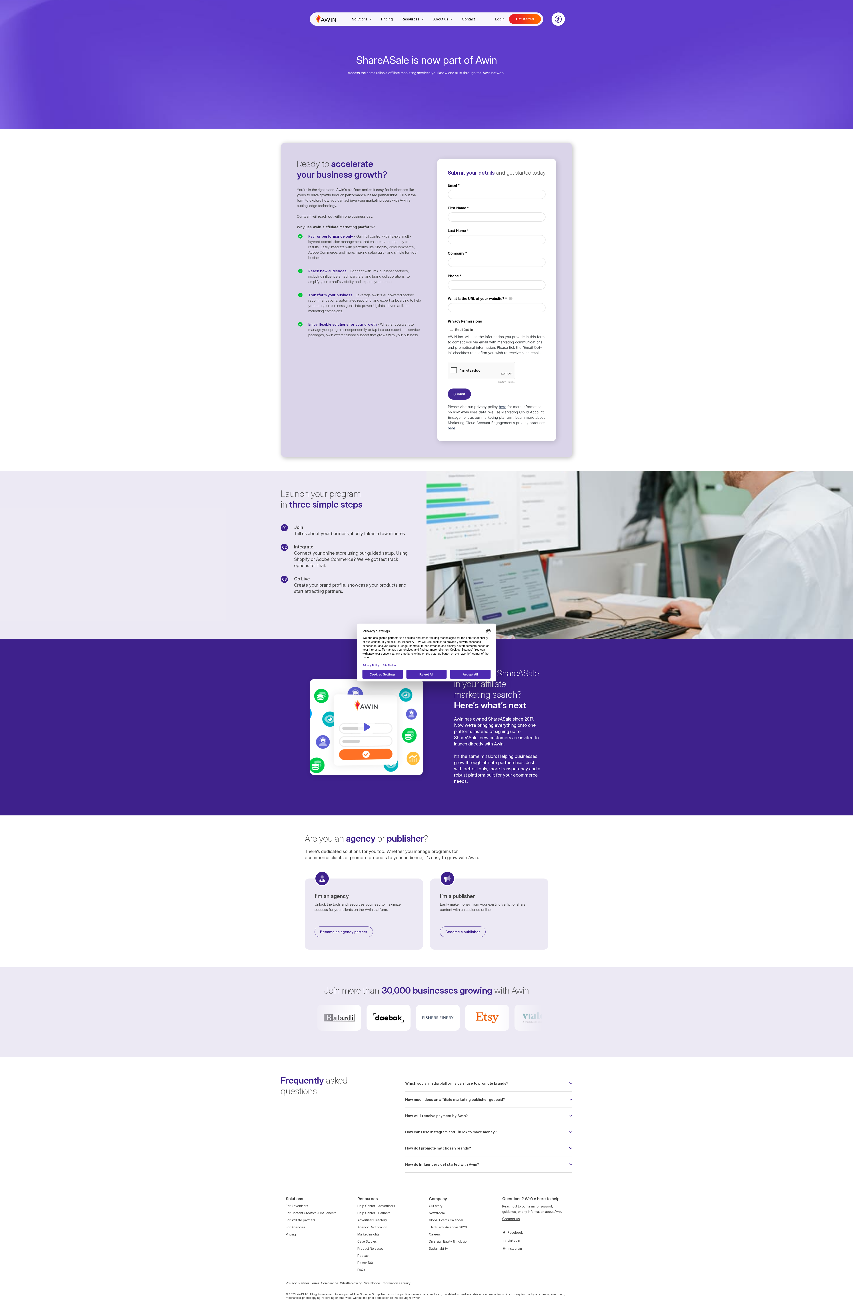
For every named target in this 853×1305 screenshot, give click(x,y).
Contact (468, 19)
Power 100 (365, 1263)
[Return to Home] (325, 19)
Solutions (359, 19)
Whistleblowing (351, 1283)
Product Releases (370, 1248)
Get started (525, 19)
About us (440, 19)
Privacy (291, 1283)
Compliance (329, 1283)
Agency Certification (372, 1227)
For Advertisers (297, 1206)
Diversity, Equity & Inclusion (448, 1241)
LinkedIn (514, 1240)
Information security (396, 1283)
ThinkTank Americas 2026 (448, 1227)
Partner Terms (309, 1283)
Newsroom (437, 1213)
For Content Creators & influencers (311, 1213)
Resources (410, 19)
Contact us (511, 1219)
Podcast (363, 1255)
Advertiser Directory (372, 1220)
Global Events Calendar (446, 1220)
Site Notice (372, 1283)
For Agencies (295, 1227)
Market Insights (368, 1234)
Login (499, 19)
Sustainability (438, 1248)
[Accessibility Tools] (558, 19)
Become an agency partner (343, 932)
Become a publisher (462, 932)
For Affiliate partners (300, 1220)
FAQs (361, 1270)
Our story (435, 1206)
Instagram (515, 1248)
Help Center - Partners (374, 1213)
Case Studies (367, 1241)
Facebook (515, 1232)
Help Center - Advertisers (376, 1206)
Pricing (387, 19)
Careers (435, 1234)
